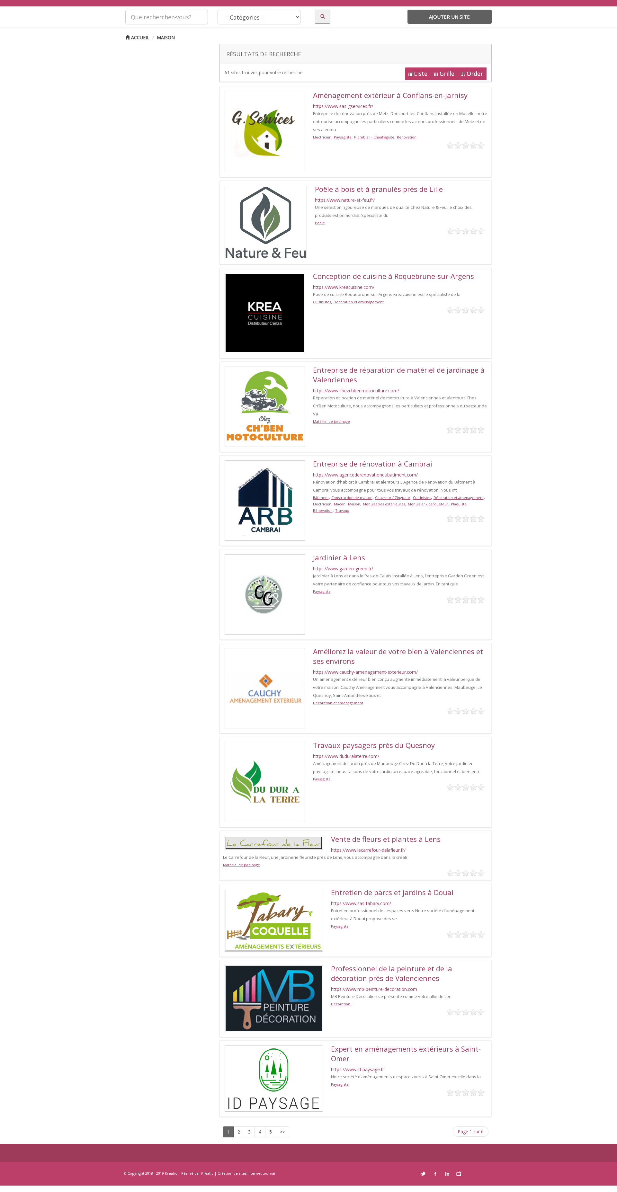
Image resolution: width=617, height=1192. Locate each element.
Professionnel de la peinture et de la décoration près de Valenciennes (391, 973)
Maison (166, 37)
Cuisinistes (322, 301)
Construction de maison (351, 497)
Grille (447, 73)
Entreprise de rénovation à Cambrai (372, 463)
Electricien (322, 137)
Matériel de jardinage (331, 421)
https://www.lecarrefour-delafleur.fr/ (368, 850)
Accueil (139, 37)
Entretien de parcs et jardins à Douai (392, 892)
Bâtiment (321, 497)
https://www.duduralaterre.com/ (346, 756)
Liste (420, 73)
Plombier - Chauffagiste (374, 137)
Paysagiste (343, 137)
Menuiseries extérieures (384, 504)
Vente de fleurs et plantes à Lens (386, 839)
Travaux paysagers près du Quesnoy (374, 745)
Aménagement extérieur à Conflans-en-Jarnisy (390, 95)
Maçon (339, 504)
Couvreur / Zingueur (392, 497)
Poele (320, 222)
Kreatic (207, 1173)
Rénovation (406, 137)
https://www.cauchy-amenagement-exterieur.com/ (365, 672)
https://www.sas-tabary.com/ (361, 903)
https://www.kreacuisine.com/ (343, 287)
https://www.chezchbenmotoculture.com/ (356, 390)
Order (475, 73)
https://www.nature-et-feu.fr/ (345, 200)
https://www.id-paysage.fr (357, 1069)
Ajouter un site (449, 16)
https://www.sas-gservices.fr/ (343, 106)
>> (282, 1132)
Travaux (342, 510)
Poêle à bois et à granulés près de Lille (379, 189)
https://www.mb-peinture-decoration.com (374, 989)
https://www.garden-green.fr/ (343, 568)
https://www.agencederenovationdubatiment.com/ (365, 475)
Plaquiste (459, 504)
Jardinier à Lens (339, 557)
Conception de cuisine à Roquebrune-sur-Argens (393, 276)
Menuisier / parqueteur (428, 504)
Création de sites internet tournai (246, 1173)
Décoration (340, 1003)
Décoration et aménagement (359, 301)
